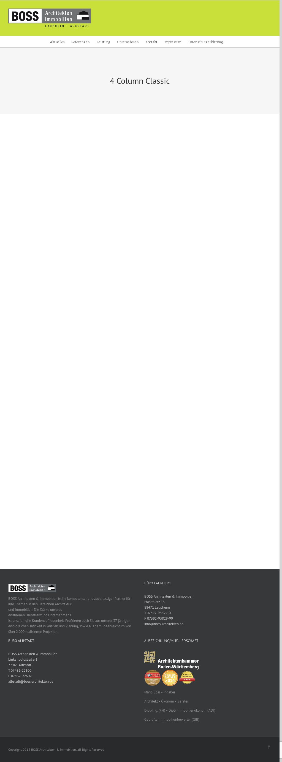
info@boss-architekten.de (163, 624)
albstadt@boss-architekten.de (30, 681)
